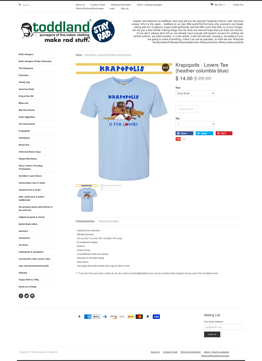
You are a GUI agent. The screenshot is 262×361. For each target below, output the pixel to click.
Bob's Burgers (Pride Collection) (35, 61)
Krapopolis (24, 130)
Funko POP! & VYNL (29, 279)
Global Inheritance (28, 158)
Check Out (238, 4)
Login (112, 8)
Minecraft (23, 103)
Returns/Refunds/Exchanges (90, 8)
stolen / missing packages (149, 4)
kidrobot (23, 272)
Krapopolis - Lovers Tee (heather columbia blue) (108, 54)
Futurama (24, 75)
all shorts (23, 244)
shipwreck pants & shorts (32, 217)
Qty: (178, 118)
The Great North (27, 123)
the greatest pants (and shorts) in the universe (35, 208)
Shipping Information (121, 4)
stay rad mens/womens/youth (34, 265)
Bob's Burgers (26, 54)
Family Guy (24, 82)
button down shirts (28, 224)
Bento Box (24, 144)
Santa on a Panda (27, 286)
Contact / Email (98, 4)
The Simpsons (26, 68)
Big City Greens (27, 110)
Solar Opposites (27, 116)
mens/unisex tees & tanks (32, 182)
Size (178, 87)
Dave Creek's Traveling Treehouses (30, 167)
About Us (80, 4)
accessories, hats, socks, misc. (35, 258)
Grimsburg (24, 137)
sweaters (23, 231)
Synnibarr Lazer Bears (30, 175)
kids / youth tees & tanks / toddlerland (32, 198)
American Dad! (26, 89)
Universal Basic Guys (30, 151)
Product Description (85, 220)
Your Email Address (213, 321)
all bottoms (24, 237)
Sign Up (125, 8)
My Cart (220, 4)
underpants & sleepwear (31, 251)
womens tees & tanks (30, 189)
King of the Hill (26, 96)
